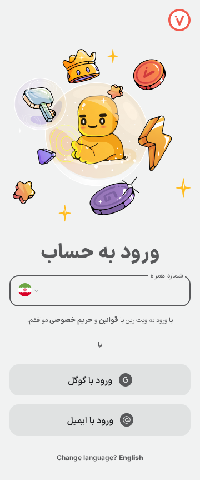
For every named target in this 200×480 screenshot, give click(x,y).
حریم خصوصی (71, 319)
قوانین (108, 319)
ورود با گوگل (90, 379)
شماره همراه (167, 275)
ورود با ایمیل (90, 419)
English (131, 457)
